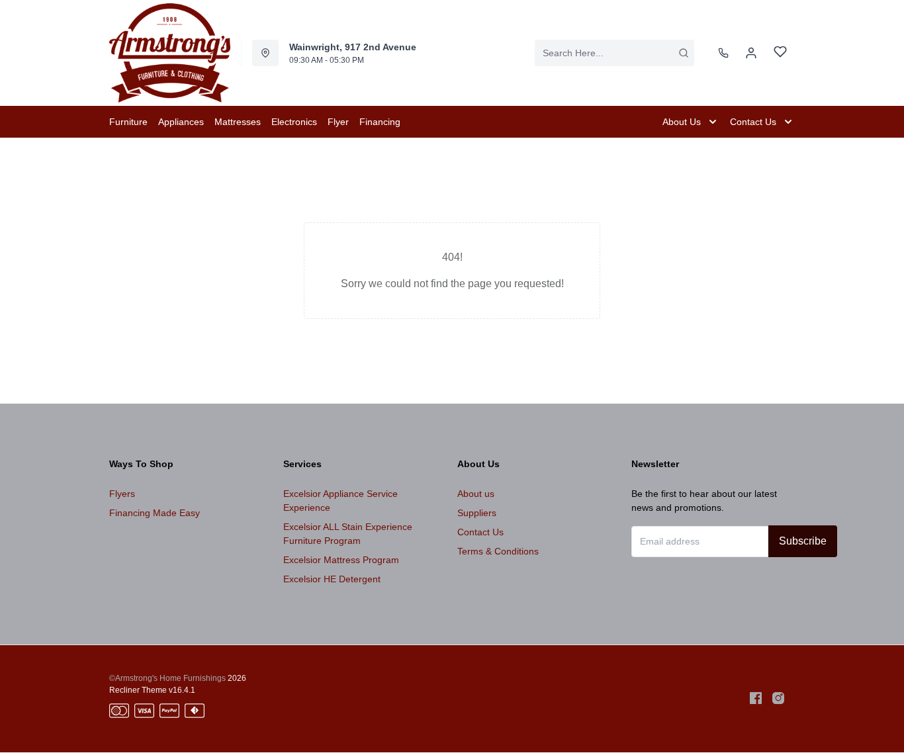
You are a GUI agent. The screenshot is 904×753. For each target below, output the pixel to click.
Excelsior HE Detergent (332, 579)
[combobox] (614, 53)
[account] (751, 53)
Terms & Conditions (498, 551)
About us (475, 493)
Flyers (122, 493)
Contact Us (480, 532)
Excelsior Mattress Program (341, 559)
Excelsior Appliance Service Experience (340, 500)
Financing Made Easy (154, 513)
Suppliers (476, 513)
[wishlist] (780, 53)
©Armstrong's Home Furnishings (167, 678)
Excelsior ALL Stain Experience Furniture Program (347, 533)
